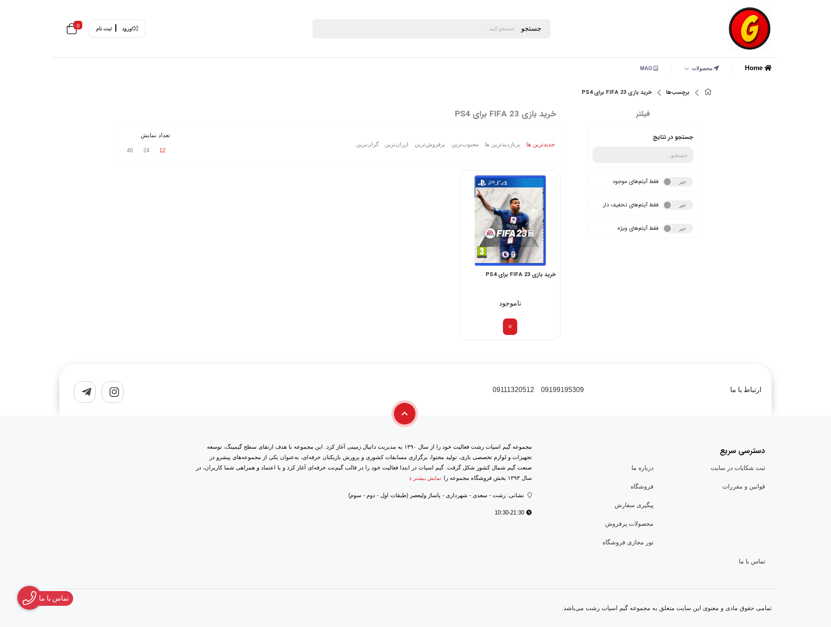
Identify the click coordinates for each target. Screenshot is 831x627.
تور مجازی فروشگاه (627, 542)
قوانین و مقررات (743, 486)
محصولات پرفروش (629, 523)
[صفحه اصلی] (708, 92)
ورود (127, 29)
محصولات (703, 68)
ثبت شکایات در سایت (738, 467)
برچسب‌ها (677, 92)
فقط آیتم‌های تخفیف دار (630, 204)
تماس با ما (752, 561)
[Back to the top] (405, 413)
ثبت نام (104, 29)
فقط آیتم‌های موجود (635, 181)
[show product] (510, 326)
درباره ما (642, 467)
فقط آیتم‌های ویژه (638, 228)
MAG (647, 68)
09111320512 (513, 389)
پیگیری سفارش (634, 505)
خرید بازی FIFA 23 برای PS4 (617, 92)
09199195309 (562, 389)
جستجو (531, 28)
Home (754, 67)
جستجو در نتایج (673, 137)
